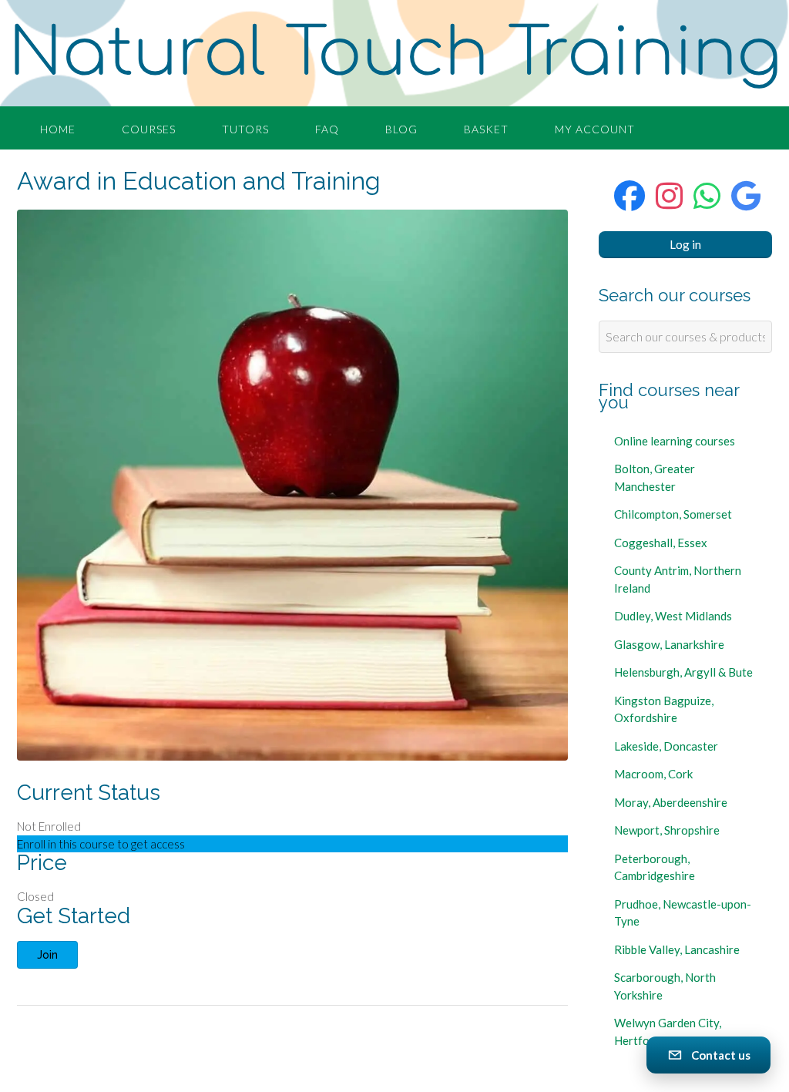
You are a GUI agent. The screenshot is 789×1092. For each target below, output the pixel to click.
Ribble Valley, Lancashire (677, 949)
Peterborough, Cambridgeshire (654, 867)
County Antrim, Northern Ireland (677, 579)
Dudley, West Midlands (673, 616)
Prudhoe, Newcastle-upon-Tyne (682, 913)
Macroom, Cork (653, 774)
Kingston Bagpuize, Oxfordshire (663, 709)
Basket (486, 129)
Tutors (245, 129)
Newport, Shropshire (667, 830)
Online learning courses (674, 441)
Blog (401, 129)
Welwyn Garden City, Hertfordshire (667, 1031)
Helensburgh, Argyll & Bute (683, 672)
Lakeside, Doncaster (666, 746)
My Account (595, 129)
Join (47, 955)
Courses (149, 129)
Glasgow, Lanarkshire (669, 644)
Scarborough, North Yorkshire (665, 986)
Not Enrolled (49, 826)
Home (58, 129)
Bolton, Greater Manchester (654, 477)
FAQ (327, 129)
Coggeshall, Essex (660, 542)
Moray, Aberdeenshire (670, 802)
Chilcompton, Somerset (673, 514)
